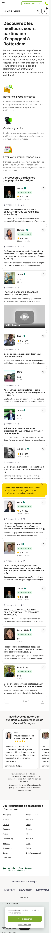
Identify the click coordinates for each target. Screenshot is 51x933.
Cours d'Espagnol (25, 868)
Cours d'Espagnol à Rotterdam (14, 870)
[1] (23, 897)
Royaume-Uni (8, 848)
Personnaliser (24, 924)
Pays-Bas (6, 843)
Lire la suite (9, 761)
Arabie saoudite (32, 815)
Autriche (6, 820)
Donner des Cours (32, 3)
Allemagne (7, 815)
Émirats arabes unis (34, 853)
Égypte (5, 853)
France (5, 834)
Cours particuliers (9, 868)
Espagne (6, 829)
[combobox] (21, 11)
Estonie (29, 829)
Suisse (28, 848)
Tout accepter (25, 919)
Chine (28, 824)
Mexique (29, 839)
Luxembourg (8, 839)
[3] (27, 897)
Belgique (29, 820)
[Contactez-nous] (46, 3)
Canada (6, 824)
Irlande (28, 834)
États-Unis (7, 858)
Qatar (28, 843)
